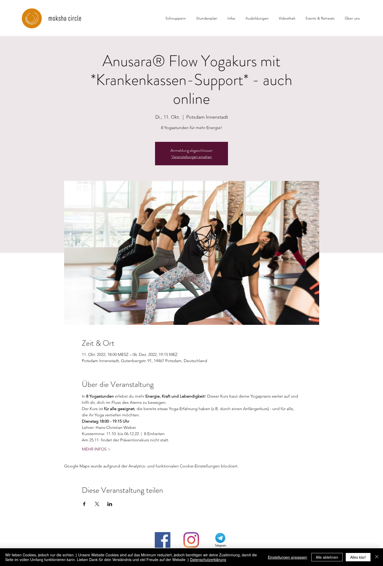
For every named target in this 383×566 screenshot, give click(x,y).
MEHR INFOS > (96, 449)
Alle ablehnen (327, 557)
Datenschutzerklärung (208, 559)
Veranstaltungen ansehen (191, 157)
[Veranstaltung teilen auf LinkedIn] (109, 504)
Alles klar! (358, 557)
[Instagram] (191, 540)
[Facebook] (162, 540)
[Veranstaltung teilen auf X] (97, 504)
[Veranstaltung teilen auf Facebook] (84, 504)
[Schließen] (377, 557)
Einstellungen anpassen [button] (287, 557)
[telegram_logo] (220, 540)
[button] (234, 18)
